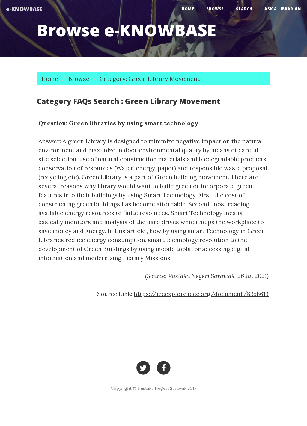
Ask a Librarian (282, 8)
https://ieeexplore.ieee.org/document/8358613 (201, 293)
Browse (215, 8)
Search (244, 8)
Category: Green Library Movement (150, 78)
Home (188, 8)
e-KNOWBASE (24, 9)
